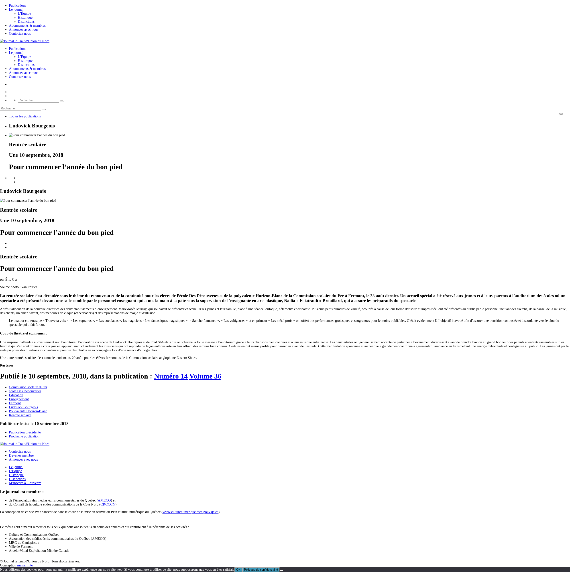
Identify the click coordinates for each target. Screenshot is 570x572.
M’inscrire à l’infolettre (25, 483)
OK (238, 569)
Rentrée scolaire (20, 415)
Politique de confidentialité (261, 569)
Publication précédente (25, 432)
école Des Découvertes (25, 391)
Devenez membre (21, 455)
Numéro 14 (171, 376)
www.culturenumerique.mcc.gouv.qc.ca (190, 512)
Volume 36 (205, 376)
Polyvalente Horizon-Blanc (28, 411)
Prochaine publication (24, 436)
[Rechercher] (61, 101)
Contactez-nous (20, 33)
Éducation (16, 395)
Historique (25, 17)
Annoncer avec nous (23, 459)
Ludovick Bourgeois (23, 407)
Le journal (16, 9)
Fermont (15, 403)
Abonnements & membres (27, 25)
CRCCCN (107, 504)
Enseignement (19, 399)
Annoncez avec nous (23, 29)
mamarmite (25, 565)
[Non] (281, 570)
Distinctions (26, 21)
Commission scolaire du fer (28, 387)
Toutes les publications (25, 116)
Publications (17, 5)
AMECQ (104, 500)
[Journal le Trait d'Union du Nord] (24, 41)
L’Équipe (24, 13)
